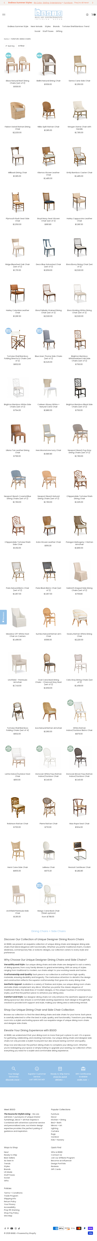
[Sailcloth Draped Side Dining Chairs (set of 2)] (79, 572)
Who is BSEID (57, 1152)
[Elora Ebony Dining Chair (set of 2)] (79, 248)
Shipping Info (10, 1198)
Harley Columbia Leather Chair (17, 311)
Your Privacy (9, 1204)
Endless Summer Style (18, 26)
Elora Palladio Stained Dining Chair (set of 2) (48, 311)
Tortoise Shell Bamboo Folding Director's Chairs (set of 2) (17, 358)
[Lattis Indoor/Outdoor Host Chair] (17, 758)
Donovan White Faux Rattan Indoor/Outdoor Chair (48, 775)
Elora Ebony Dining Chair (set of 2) (79, 265)
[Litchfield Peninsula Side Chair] (17, 894)
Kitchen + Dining (58, 1119)
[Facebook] (5, 1229)
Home (6, 39)
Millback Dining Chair (17, 172)
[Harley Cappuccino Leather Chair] (79, 202)
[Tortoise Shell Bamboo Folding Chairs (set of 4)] (17, 712)
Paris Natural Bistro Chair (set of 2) (17, 589)
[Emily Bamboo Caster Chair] (79, 156)
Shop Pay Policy (11, 1213)
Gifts (6, 1180)
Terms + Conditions (13, 1192)
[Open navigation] (4, 14)
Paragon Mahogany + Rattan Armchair (79, 543)
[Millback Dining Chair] (17, 156)
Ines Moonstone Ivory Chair (48, 450)
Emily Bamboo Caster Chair (79, 172)
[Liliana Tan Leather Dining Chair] (17, 434)
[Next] (92, 2)
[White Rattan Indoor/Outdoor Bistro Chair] (79, 712)
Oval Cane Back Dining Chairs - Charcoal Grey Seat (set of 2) (48, 682)
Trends (7, 1163)
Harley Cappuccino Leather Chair (79, 219)
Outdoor (55, 1136)
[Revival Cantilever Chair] (79, 851)
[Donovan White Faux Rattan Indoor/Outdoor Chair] (48, 758)
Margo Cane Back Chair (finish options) (48, 911)
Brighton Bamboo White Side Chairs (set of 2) (17, 405)
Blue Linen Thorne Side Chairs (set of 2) (48, 357)
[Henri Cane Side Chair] (17, 851)
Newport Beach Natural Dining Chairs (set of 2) (48, 497)
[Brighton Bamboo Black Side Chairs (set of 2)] (79, 388)
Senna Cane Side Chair (79, 80)
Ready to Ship (10, 1155)
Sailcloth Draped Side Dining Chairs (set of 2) (79, 589)
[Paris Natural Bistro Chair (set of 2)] (17, 572)
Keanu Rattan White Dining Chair (79, 634)
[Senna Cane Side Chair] (79, 64)
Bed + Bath (56, 1122)
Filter (22, 45)
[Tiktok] (19, 1229)
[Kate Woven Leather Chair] (48, 526)
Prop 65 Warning (11, 1210)
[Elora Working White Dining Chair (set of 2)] (79, 294)
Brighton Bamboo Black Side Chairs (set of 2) (79, 405)
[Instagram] (16, 1229)
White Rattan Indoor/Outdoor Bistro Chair (79, 729)
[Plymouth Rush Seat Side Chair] (17, 202)
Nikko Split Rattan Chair (48, 126)
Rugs (53, 1134)
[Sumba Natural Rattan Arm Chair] (48, 617)
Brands (56, 26)
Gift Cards (56, 1169)
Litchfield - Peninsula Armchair (17, 680)
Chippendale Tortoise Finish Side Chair (18, 543)
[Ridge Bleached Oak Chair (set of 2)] (17, 248)
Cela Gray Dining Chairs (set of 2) (79, 680)
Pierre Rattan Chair (48, 823)
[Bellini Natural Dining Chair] (48, 64)
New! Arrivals (36, 26)
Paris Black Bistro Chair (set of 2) (48, 589)
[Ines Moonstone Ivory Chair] (48, 434)
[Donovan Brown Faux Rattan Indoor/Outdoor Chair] (79, 758)
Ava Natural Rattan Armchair (48, 728)
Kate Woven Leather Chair (48, 542)
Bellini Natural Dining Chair (48, 80)
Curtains (55, 1131)
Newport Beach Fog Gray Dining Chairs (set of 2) (79, 451)
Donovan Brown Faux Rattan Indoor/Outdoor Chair (79, 775)
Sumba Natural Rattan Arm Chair (48, 634)
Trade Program (11, 1195)
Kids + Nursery (57, 1139)
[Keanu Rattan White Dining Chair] (79, 617)
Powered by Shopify (26, 1233)
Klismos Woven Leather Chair (48, 173)
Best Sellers (9, 1157)
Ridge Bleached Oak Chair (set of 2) (17, 265)
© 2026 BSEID (10, 1233)
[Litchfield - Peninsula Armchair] (17, 663)
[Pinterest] (8, 1229)
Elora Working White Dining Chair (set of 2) (79, 311)
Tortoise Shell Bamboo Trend (75, 26)
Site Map (8, 1215)
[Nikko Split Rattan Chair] (48, 110)
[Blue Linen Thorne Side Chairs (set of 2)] (48, 340)
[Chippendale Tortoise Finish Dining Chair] (79, 480)
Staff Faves (48, 31)
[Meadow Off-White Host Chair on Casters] (17, 617)
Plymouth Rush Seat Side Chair (17, 219)
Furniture (55, 1114)
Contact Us (56, 1155)
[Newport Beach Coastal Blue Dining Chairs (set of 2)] (17, 480)
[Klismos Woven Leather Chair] (48, 156)
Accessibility (10, 1207)
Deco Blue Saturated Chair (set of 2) (48, 265)
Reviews (55, 1166)
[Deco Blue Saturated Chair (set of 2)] (48, 248)
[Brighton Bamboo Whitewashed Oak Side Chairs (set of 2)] (79, 340)
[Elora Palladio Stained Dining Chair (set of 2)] (48, 294)
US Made (8, 1172)
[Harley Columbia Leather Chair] (17, 294)
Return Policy (10, 1201)
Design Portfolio (58, 1163)
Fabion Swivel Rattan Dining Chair (17, 127)
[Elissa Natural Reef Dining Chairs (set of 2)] (17, 64)
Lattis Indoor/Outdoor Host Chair (17, 775)
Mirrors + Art (56, 1125)
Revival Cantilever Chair (79, 867)
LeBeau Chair (48, 867)
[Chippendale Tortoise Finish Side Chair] (17, 526)
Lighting (54, 1128)
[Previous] (4, 2)
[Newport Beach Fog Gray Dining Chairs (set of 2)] (79, 434)
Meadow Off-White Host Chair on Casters (17, 634)
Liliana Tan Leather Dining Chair (17, 451)
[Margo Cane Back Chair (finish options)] (48, 894)
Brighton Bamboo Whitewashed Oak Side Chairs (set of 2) (79, 358)
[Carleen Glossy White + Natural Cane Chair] (48, 388)
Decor (54, 1117)
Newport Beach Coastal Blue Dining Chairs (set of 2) (17, 497)
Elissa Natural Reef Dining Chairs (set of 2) (17, 81)
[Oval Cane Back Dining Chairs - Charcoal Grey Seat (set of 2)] (48, 663)
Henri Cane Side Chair (17, 867)
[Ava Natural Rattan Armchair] (48, 712)
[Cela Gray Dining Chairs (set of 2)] (79, 663)
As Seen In (9, 1160)
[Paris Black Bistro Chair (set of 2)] (48, 572)
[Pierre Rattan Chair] (48, 807)
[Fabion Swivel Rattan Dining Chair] (17, 110)
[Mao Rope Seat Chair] (79, 807)
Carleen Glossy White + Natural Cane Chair (48, 405)
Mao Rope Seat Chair (79, 823)
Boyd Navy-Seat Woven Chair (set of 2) (48, 219)
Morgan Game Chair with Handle (79, 127)
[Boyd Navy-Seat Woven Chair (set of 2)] (48, 202)
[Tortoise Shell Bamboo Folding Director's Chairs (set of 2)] (17, 340)
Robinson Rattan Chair (17, 823)
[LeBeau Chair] (48, 851)
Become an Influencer (61, 1160)
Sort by (11, 46)
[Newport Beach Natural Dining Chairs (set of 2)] (48, 480)
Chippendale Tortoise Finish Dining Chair (79, 497)
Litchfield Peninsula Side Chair (17, 911)
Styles (48, 26)
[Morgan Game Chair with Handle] (79, 110)
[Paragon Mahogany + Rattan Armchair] (79, 526)
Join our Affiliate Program (63, 1157)
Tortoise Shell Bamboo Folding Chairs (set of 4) (17, 729)
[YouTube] (11, 1229)
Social (37, 31)
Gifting (59, 31)
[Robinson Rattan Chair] (17, 807)
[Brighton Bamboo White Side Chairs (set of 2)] (17, 388)
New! (6, 1152)
